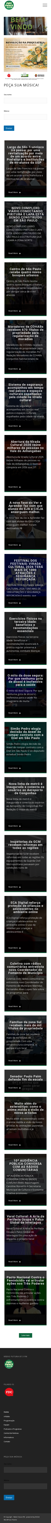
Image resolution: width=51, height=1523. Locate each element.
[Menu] (43, 5)
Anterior (10, 26)
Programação (9, 1420)
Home (6, 1412)
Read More (13, 192)
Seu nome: (8, 95)
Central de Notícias (11, 1433)
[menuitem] (43, 5)
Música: (6, 111)
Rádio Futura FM (19, 1517)
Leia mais (26, 1335)
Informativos (9, 1437)
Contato (7, 1441)
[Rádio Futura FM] (21, 5)
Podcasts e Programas (13, 1429)
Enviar (9, 128)
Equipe (6, 1425)
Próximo (41, 26)
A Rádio (7, 1416)
